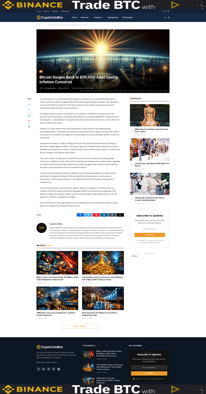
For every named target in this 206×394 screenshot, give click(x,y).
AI (41, 71)
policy (155, 379)
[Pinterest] (29, 121)
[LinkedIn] (29, 115)
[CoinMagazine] (49, 17)
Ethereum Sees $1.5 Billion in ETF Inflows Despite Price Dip (99, 314)
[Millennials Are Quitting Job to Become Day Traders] (150, 115)
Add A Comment (80, 326)
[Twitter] (29, 110)
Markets (55, 11)
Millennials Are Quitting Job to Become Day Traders (151, 130)
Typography (112, 17)
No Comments (78, 88)
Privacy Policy (148, 242)
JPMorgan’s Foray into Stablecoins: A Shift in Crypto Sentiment (55, 314)
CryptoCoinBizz (51, 88)
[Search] (168, 17)
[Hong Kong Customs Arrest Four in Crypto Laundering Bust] (150, 184)
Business (47, 11)
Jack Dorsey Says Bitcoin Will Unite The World (152, 164)
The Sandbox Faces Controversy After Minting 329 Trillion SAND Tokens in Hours (102, 278)
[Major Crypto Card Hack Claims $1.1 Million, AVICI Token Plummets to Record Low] (57, 262)
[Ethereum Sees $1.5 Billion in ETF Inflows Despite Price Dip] (103, 298)
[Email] (29, 126)
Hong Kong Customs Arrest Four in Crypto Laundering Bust (149, 199)
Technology (65, 11)
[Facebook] (29, 104)
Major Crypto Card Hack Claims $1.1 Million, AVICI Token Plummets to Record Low (57, 278)
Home (38, 11)
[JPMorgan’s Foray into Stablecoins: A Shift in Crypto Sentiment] (57, 298)
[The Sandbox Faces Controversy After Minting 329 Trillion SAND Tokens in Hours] (103, 262)
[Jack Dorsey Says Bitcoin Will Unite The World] (150, 149)
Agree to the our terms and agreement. (150, 379)
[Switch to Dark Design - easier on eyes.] (165, 17)
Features (85, 17)
